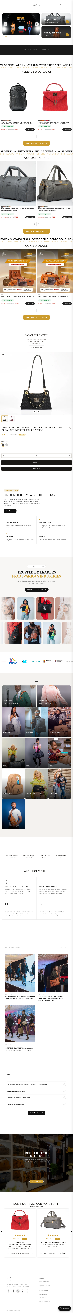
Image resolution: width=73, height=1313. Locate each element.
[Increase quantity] (69, 456)
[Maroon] (6, 444)
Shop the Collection (35, 143)
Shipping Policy (43, 1290)
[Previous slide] (5, 24)
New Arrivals (33, 9)
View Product (37, 347)
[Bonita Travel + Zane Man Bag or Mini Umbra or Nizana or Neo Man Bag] (55, 271)
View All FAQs (35, 1112)
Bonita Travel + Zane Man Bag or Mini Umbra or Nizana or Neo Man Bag (53, 297)
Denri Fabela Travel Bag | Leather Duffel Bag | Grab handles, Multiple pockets (54, 209)
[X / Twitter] (18, 1291)
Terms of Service (44, 1281)
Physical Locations (44, 1301)
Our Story (63, 9)
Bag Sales (41, 1278)
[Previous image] (34, 411)
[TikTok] (22, 1291)
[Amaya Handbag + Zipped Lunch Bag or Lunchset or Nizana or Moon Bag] (18, 271)
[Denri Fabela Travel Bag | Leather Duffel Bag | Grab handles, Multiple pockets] (55, 183)
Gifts (55, 9)
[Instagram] (8, 1291)
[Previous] (34, 136)
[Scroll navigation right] (67, 9)
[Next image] (38, 411)
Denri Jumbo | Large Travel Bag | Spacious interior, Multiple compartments (17, 209)
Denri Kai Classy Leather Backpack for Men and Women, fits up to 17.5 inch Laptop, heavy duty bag (17, 123)
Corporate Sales (43, 1297)
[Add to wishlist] (70, 428)
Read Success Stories (35, 589)
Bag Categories (19, 9)
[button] (2, 1231)
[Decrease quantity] (3, 456)
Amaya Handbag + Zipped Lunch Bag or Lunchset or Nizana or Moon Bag (17, 297)
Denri (37, 4)
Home (10, 9)
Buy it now (36, 468)
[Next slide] (37, 24)
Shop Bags (9, 511)
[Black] (2, 444)
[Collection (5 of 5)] (21, 24)
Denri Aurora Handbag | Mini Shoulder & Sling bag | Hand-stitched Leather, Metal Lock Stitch (54, 123)
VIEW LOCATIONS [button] (36, 1181)
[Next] (38, 136)
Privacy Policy (43, 1294)
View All (63, 947)
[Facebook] (13, 1291)
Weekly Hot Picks (45, 9)
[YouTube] (27, 1291)
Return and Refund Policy (44, 1286)
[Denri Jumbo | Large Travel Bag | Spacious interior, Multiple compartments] (18, 183)
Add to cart (37, 462)
